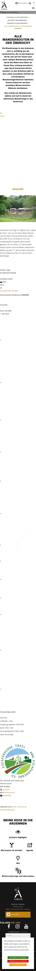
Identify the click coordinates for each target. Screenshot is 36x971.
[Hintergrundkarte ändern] (2, 709)
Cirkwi (14, 807)
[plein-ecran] (1, 302)
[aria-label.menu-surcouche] (4, 302)
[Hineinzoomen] (2, 738)
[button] (18, 717)
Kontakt (15, 914)
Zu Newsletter (18, 932)
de (34, 3)
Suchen (29, 3)
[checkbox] (19, 340)
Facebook (8, 926)
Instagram (17, 926)
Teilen (23, 263)
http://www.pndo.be (8, 792)
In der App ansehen (10, 263)
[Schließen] (0, 715)
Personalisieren (18, 965)
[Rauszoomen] (5, 738)
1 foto (5, 223)
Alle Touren (5, 314)
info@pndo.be (6, 795)
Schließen (4, 804)
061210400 (6, 789)
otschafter (23, 3)
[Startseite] (4, 5)
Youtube (26, 926)
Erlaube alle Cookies (18, 957)
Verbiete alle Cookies (18, 961)
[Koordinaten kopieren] (1, 276)
